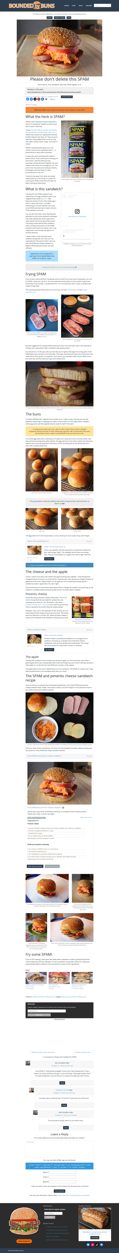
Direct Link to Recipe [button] (52, 866)
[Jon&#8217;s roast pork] (59, 978)
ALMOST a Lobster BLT (52, 1236)
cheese (49, 17)
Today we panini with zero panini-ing (56, 1230)
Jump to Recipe (66, 96)
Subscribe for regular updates (54, 1209)
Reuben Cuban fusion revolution (43, 1052)
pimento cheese (59, 17)
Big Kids (44, 199)
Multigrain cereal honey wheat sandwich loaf (95, 1233)
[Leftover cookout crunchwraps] (36, 978)
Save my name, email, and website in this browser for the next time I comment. (60, 1186)
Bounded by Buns (18, 1250)
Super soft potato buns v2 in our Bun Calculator (48, 565)
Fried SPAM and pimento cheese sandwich (69, 92)
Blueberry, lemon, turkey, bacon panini (57, 1240)
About (81, 5)
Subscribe (89, 5)
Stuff (73, 5)
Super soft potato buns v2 (34, 92)
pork (68, 17)
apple (29, 818)
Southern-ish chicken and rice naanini (56, 1227)
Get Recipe (48, 559)
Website (46, 1182)
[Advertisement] (59, 1035)
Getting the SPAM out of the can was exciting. (58, 267)
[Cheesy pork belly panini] (82, 978)
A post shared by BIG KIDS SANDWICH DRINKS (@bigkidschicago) (82, 239)
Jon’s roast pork (53, 985)
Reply (62, 1083)
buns (68, 997)
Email (45, 1177)
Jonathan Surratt (53, 96)
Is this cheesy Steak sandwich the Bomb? (57, 1233)
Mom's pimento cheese (49, 92)
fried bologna (72, 290)
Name (46, 1172)
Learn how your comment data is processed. (74, 1195)
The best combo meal (82, 1052)
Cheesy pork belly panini (79, 985)
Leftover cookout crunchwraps (35, 985)
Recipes (67, 5)
